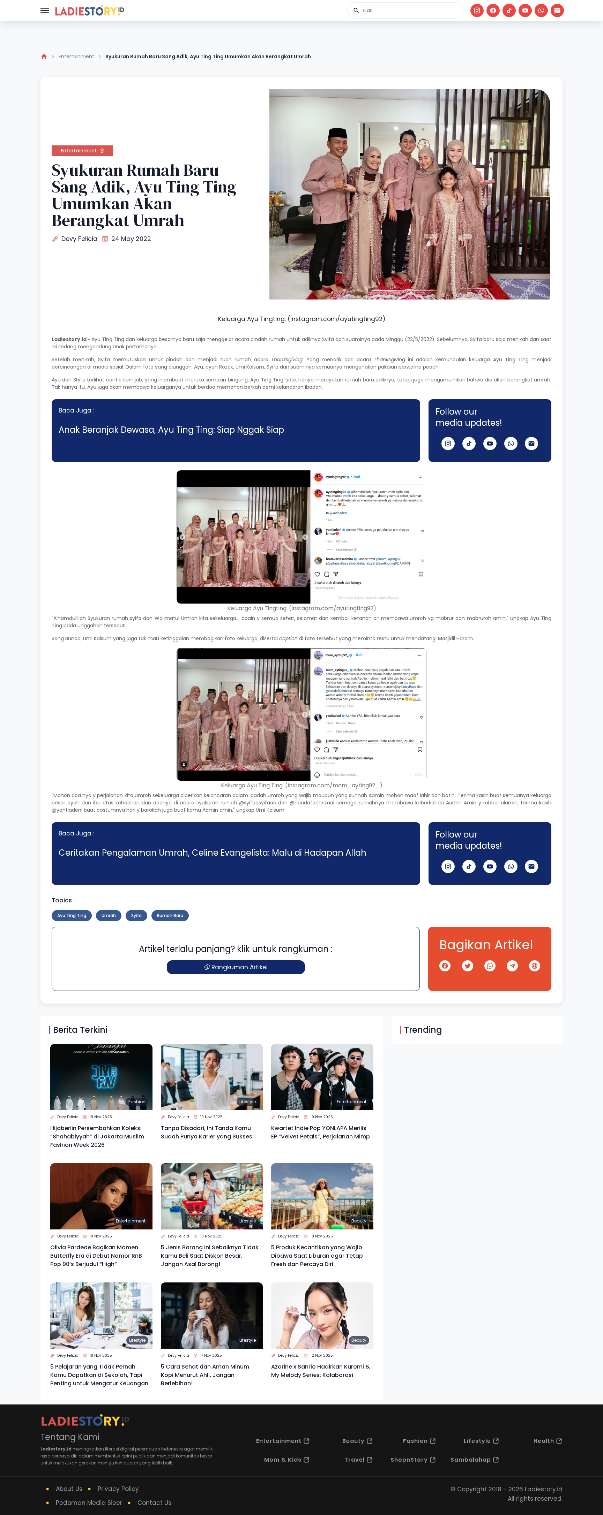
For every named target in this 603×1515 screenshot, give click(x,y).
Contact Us (154, 1503)
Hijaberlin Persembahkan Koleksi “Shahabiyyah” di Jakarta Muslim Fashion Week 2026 (97, 1136)
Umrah (109, 915)
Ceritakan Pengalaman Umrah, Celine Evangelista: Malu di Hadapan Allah (212, 852)
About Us (69, 1489)
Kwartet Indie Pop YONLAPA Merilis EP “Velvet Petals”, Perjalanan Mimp (320, 1132)
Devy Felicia (79, 238)
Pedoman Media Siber (89, 1503)
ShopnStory (409, 1460)
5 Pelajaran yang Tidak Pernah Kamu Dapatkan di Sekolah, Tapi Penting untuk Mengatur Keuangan (99, 1375)
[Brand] (89, 10)
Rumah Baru (170, 915)
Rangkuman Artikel (239, 967)
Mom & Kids (283, 1460)
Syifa (136, 915)
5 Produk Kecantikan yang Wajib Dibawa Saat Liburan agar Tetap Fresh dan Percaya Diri (317, 1255)
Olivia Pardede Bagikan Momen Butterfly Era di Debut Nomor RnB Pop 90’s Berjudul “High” (96, 1255)
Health (544, 1441)
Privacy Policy (118, 1489)
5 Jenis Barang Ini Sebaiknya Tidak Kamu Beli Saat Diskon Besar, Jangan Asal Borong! (210, 1255)
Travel (354, 1460)
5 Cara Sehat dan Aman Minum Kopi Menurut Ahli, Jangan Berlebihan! (205, 1375)
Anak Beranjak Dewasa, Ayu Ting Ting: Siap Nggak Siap (171, 429)
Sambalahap (471, 1460)
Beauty (358, 1221)
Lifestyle (247, 1102)
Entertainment (76, 56)
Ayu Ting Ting (107, 339)
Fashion (137, 1102)
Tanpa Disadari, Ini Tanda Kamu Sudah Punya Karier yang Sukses (206, 1132)
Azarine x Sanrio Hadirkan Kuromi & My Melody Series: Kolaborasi (320, 1371)
